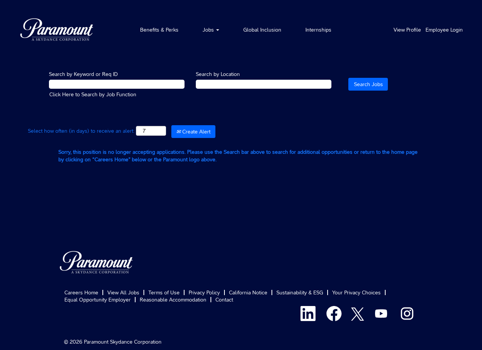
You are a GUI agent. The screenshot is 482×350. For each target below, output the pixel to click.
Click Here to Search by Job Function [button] (92, 94)
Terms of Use (164, 292)
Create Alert (195, 132)
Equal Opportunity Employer (97, 300)
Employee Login (444, 30)
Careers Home (81, 292)
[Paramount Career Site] (96, 262)
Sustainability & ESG (299, 292)
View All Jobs (123, 292)
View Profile (407, 30)
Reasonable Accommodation (173, 300)
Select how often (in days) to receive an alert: (81, 131)
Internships (318, 30)
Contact (224, 300)
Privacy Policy (204, 292)
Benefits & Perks (159, 30)
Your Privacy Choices (356, 292)
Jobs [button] (209, 30)
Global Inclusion (262, 30)
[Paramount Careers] (57, 29)
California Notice (248, 292)
